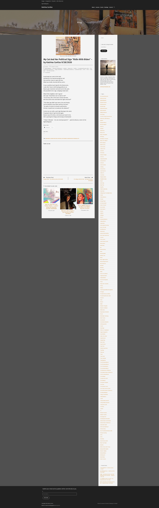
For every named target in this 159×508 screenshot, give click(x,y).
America (102, 126)
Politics (75, 68)
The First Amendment (104, 374)
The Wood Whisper (104, 392)
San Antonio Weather (104, 322)
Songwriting (102, 340)
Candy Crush (102, 148)
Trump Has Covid (103, 404)
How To (101, 217)
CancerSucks (102, 146)
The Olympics (103, 380)
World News (102, 457)
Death (101, 180)
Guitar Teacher (103, 205)
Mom (101, 251)
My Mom (102, 265)
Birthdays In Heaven (104, 138)
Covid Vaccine (103, 170)
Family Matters (103, 197)
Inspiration (102, 223)
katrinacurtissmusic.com (105, 86)
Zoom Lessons (103, 459)
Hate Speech (102, 209)
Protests (102, 297)
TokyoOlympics (103, 396)
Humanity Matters (103, 219)
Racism (101, 301)
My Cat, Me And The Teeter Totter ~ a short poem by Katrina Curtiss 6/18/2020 (51, 206)
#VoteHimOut (64, 138)
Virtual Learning (103, 432)
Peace (101, 281)
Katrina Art (102, 231)
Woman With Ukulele (104, 448)
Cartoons (102, 150)
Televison (102, 352)
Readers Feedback (103, 307)
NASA (101, 271)
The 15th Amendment (104, 364)
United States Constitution (105, 420)
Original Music (103, 277)
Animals (65, 68)
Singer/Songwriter (104, 332)
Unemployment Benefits (105, 418)
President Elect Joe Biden (105, 293)
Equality (101, 187)
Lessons (101, 237)
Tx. (100, 410)
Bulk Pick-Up (102, 144)
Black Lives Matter (104, 140)
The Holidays (102, 376)
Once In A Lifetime (104, 273)
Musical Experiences (104, 261)
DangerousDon (103, 176)
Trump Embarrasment (104, 400)
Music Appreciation (104, 259)
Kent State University (104, 235)
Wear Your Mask (103, 442)
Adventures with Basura (72, 138)
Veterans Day (103, 428)
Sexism (101, 326)
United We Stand (78, 69)
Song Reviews (103, 338)
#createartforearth (104, 96)
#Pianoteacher (103, 104)
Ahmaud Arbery (103, 122)
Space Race (102, 342)
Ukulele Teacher (103, 414)
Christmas (102, 152)
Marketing (102, 245)
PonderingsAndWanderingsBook (106, 289)
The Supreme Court (104, 386)
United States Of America (69, 69)
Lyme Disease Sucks (104, 241)
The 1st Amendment (104, 366)
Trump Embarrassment (104, 402)
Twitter (101, 408)
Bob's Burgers (103, 142)
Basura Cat (70, 68)
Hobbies (101, 213)
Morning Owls (57, 505)
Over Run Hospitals (104, 279)
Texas (101, 354)
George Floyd (102, 201)
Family (101, 195)
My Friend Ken (103, 263)
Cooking (101, 166)
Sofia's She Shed (103, 336)
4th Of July (102, 114)
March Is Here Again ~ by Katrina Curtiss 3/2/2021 (68, 212)
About (99, 503)
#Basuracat (48, 138)
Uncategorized (103, 416)
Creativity (102, 174)
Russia (101, 313)
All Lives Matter (103, 124)
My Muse (102, 267)
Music (101, 257)
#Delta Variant (103, 98)
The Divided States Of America (106, 372)
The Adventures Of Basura (105, 370)
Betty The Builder (103, 134)
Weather (102, 444)
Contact (115, 503)
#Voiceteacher (103, 110)
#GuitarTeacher (103, 102)
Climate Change (103, 154)
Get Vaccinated (103, 203)
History (101, 211)
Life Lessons (102, 239)
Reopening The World (104, 311)
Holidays (102, 215)
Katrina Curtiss (47, 7)
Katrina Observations (104, 233)
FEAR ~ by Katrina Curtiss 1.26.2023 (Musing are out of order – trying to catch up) (107, 475)
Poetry (101, 285)
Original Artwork (103, 275)
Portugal (102, 291)
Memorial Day (103, 249)
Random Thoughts (103, 305)
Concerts (102, 156)
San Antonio (102, 320)
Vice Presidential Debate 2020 (106, 430)
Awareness (102, 130)
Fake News (102, 191)
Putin (101, 299)
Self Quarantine (103, 324)
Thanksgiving (103, 360)
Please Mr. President (104, 283)
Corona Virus (102, 168)
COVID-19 (102, 172)
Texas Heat (102, 356)
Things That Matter (58, 69)
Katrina (46, 66)
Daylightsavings (103, 178)
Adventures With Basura (57, 68)
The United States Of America (106, 390)
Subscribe (104, 50)
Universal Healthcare (104, 426)
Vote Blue (102, 438)
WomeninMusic (103, 453)
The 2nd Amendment (104, 368)
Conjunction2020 (103, 158)
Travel (101, 398)
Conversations (103, 164)
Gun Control (102, 207)
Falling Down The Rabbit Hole (106, 193)
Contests (102, 162)
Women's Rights (103, 450)
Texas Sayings (103, 358)
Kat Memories (103, 229)
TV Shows (102, 406)
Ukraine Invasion (103, 412)
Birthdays (102, 136)
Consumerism (103, 160)
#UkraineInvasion (103, 108)
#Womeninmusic (103, 112)
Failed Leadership (103, 189)
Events (107, 503)
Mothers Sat (102, 255)
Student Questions (104, 348)
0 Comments (47, 72)
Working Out (102, 454)
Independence (103, 221)
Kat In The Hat (103, 227)
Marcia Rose (102, 243)
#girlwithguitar (48, 68)
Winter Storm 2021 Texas (105, 446)
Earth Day (102, 183)
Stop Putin (102, 346)
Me (100, 247)
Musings (111, 503)
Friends (101, 199)
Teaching (102, 350)
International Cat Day (104, 225)
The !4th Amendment (104, 362)
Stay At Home (103, 344)
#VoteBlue (60, 138)
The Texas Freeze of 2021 (105, 388)
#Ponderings (102, 106)
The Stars (102, 384)
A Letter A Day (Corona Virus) (106, 116)
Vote (78, 138)
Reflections (102, 309)
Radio (101, 303)
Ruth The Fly (102, 317)
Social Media (102, 334)
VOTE (84, 69)
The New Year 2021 (104, 378)
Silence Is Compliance (104, 330)
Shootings (102, 328)
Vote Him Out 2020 (50, 70)
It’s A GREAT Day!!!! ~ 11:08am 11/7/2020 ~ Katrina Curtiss (84, 207)
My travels (102, 269)
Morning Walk (103, 253)
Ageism (101, 120)
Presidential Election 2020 (83, 68)
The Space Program (104, 382)
